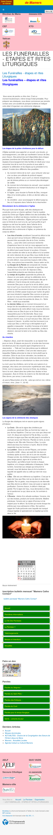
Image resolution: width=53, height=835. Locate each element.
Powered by (13, 822)
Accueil (7, 608)
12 (26, 571)
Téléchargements (11, 633)
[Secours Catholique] (8, 776)
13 (29, 571)
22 (34, 574)
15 (34, 571)
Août (24, 562)
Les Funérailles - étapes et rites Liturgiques (22, 74)
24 (21, 576)
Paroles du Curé (11, 706)
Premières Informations (14, 614)
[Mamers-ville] (8, 788)
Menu (48, 11)
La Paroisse (9, 627)
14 (31, 571)
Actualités (8, 645)
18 (24, 574)
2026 (29, 562)
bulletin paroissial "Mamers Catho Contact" (20, 598)
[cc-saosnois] (35, 776)
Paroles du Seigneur (12, 687)
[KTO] (35, 30)
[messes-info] (35, 18)
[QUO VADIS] (35, 763)
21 (31, 574)
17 (21, 574)
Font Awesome (7, 816)
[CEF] (8, 30)
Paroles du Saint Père (13, 693)
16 (19, 574)
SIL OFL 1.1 (30, 816)
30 (19, 578)
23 (19, 576)
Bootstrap (5, 811)
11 (24, 571)
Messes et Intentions (13, 639)
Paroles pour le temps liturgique (17, 712)
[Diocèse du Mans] (8, 18)
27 (29, 576)
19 (26, 574)
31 (21, 579)
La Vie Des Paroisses (13, 620)
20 (29, 574)
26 (26, 576)
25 (24, 576)
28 (31, 576)
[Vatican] (6, 42)
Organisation (40, 799)
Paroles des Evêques (13, 700)
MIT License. (6, 813)
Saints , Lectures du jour (14, 718)
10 (21, 571)
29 (34, 576)
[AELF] (8, 763)
